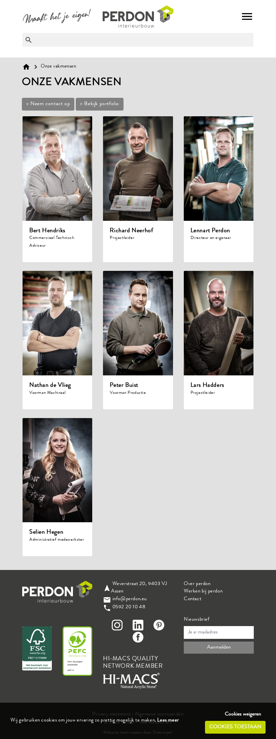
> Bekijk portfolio (99, 104)
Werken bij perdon (203, 591)
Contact (192, 599)
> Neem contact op (48, 104)
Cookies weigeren (243, 714)
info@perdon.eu (129, 599)
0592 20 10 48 (129, 607)
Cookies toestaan (235, 727)
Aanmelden (219, 647)
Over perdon (197, 584)
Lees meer (168, 720)
